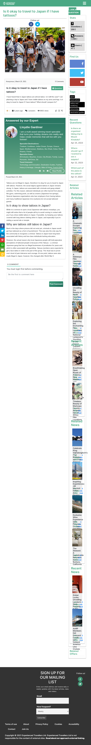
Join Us (25, 729)
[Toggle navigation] (84, 3)
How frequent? (44, 706)
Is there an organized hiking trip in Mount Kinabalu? (76, 134)
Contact (11, 729)
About (26, 724)
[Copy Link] (2, 254)
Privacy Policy (42, 724)
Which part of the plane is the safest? (77, 171)
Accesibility (74, 724)
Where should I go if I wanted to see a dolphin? (77, 154)
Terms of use (11, 724)
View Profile (57, 171)
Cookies (58, 724)
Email (39, 696)
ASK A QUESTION (73, 11)
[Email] (2, 249)
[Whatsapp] (2, 244)
